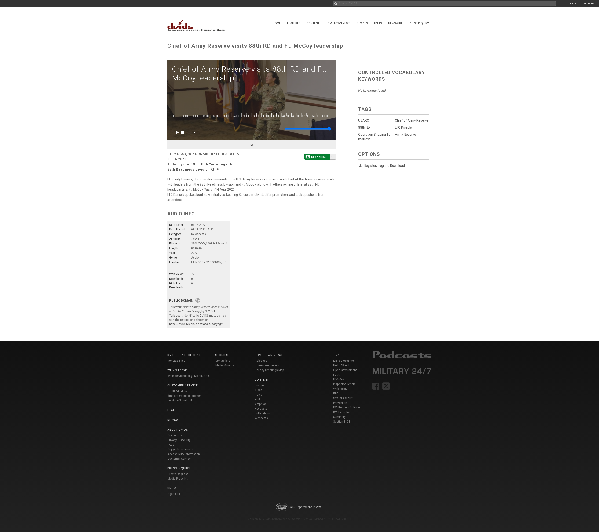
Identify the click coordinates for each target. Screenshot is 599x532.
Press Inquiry (419, 23)
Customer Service (179, 458)
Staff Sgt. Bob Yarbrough (205, 164)
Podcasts (261, 408)
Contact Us (175, 435)
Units (378, 23)
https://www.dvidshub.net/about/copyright (196, 324)
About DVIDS (177, 429)
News (258, 394)
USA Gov (338, 379)
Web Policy (340, 388)
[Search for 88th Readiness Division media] (213, 169)
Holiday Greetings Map (269, 370)
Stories (362, 23)
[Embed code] (251, 144)
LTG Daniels (403, 127)
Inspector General (344, 384)
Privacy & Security (179, 440)
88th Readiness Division (188, 169)
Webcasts (261, 418)
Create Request (178, 474)
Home (277, 23)
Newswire (395, 23)
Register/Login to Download (384, 166)
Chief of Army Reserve (412, 120)
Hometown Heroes (267, 365)
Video (258, 390)
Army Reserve (405, 134)
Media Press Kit (178, 478)
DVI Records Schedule (347, 407)
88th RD (364, 127)
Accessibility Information (184, 454)
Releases (261, 360)
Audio (258, 399)
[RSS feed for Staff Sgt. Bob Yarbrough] (231, 164)
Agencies (174, 494)
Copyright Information (182, 449)
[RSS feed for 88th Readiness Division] (218, 169)
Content (313, 23)
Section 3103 (341, 421)
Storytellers (222, 360)
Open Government (345, 370)
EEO (336, 393)
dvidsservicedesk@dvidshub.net (189, 376)
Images (260, 385)
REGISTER (589, 3)
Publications (263, 413)
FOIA (336, 374)
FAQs (171, 444)
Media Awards (224, 365)
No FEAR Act (341, 365)
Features (293, 23)
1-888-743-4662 (178, 391)
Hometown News (338, 23)
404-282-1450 (176, 360)
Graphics (261, 404)
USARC (363, 120)
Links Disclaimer (344, 360)
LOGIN (573, 3)
